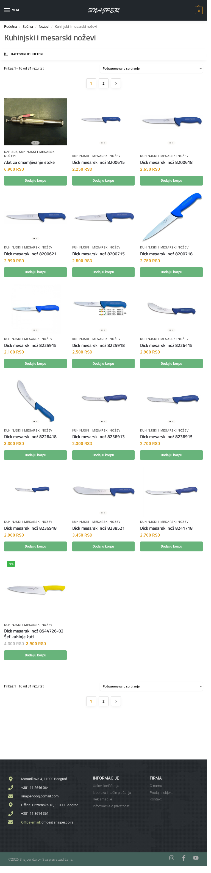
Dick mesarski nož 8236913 (98, 437)
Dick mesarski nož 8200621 (30, 254)
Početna (10, 26)
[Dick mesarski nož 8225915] (35, 309)
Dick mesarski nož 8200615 (98, 162)
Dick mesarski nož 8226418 (30, 437)
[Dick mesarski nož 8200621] (35, 217)
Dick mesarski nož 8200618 (166, 162)
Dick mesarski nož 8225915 (30, 345)
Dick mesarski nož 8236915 (166, 437)
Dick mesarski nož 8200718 (166, 254)
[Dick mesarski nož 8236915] (171, 400)
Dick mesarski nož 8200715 (98, 254)
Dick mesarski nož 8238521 (98, 528)
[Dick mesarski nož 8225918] (103, 309)
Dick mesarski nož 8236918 (30, 528)
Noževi (44, 26)
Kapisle (10, 152)
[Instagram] (171, 858)
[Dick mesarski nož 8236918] (35, 492)
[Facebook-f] (184, 858)
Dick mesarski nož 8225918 (98, 345)
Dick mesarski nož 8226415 (166, 345)
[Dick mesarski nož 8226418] (35, 400)
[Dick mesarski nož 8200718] (171, 217)
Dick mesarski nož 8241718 (166, 528)
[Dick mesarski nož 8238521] (103, 492)
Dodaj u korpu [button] (35, 180)
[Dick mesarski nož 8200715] (103, 217)
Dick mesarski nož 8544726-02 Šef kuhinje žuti (33, 634)
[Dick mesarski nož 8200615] (103, 122)
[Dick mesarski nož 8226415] (171, 309)
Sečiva (28, 26)
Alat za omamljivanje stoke (29, 162)
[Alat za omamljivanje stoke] (35, 122)
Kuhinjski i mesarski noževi (97, 156)
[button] (198, 10)
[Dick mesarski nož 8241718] (171, 492)
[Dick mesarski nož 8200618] (171, 122)
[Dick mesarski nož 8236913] (103, 400)
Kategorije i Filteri (27, 54)
